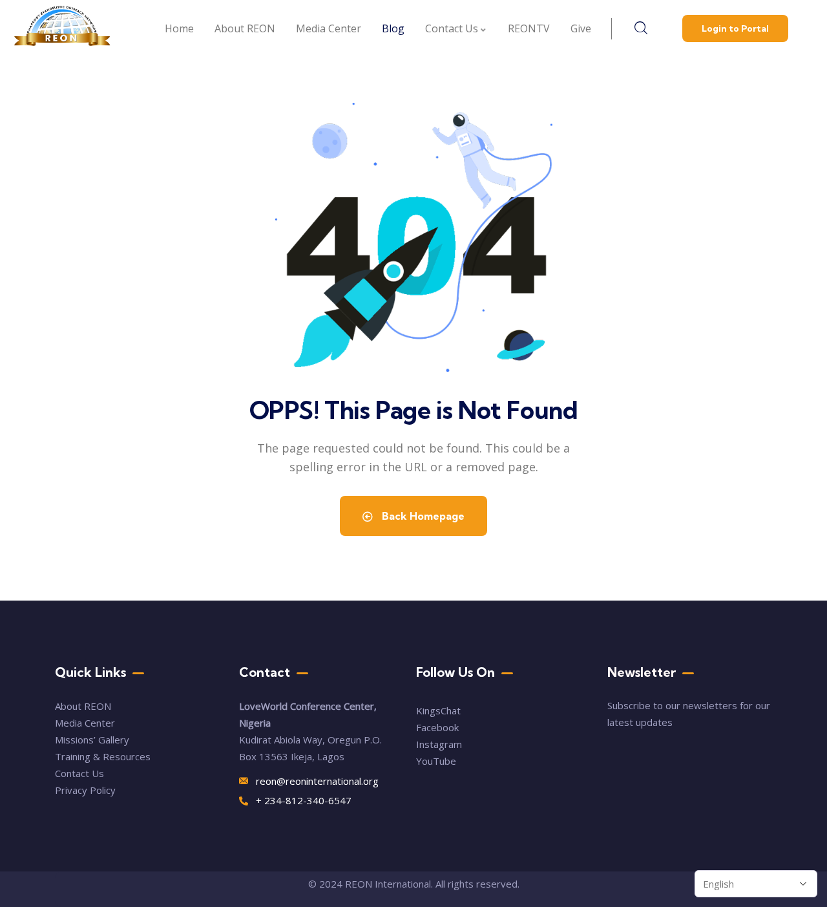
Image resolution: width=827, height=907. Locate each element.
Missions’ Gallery (92, 739)
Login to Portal (735, 28)
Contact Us (81, 773)
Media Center (85, 722)
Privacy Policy (85, 790)
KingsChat (438, 710)
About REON (83, 705)
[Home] (62, 29)
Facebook (437, 727)
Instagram (439, 744)
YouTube (436, 760)
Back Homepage (422, 515)
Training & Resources (103, 756)
